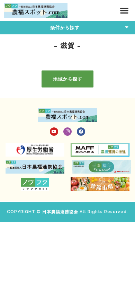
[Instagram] (67, 131)
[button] (124, 10)
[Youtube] (54, 131)
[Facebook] (81, 131)
